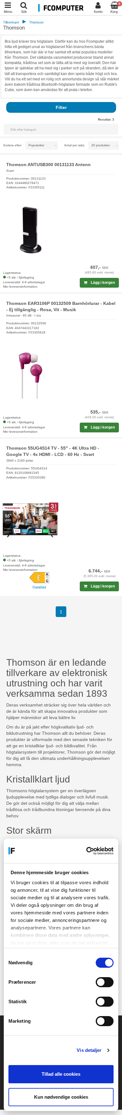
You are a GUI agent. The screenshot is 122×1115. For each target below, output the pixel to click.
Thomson (36, 22)
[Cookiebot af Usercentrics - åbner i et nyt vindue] (87, 850)
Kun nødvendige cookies (61, 1097)
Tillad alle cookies (61, 1074)
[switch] (105, 982)
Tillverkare (11, 22)
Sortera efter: (12, 145)
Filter (61, 107)
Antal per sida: (74, 145)
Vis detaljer (89, 1050)
